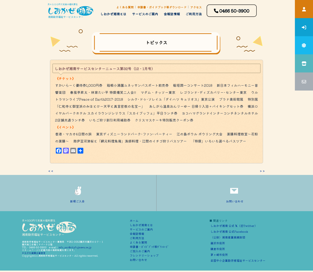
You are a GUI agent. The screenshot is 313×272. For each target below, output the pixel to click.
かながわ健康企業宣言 (33, 253)
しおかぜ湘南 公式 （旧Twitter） (233, 225)
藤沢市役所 (217, 243)
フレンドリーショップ (144, 255)
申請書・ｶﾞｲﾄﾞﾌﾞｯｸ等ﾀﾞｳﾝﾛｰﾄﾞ (149, 246)
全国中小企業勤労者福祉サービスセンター (238, 260)
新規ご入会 (77, 201)
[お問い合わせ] (304, 81)
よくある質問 (125, 7)
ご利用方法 (194, 13)
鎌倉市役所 (217, 249)
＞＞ (262, 171)
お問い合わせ (234, 201)
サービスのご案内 (145, 13)
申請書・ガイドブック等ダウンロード (162, 7)
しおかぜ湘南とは (113, 13)
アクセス (196, 7)
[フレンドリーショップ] (304, 63)
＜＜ (51, 171)
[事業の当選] (304, 45)
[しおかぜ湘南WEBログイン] (304, 9)
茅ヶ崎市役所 (219, 254)
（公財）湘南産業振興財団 (227, 237)
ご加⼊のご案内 (140, 251)
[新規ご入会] (304, 27)
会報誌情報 (172, 13)
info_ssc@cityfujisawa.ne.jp (75, 247)
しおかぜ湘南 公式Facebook (229, 231)
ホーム (134, 220)
